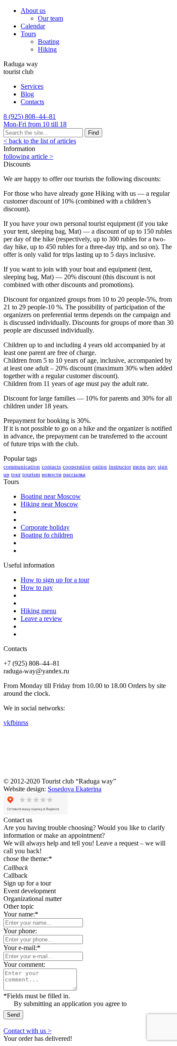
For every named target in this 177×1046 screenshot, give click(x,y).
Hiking (47, 49)
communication (21, 466)
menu (139, 466)
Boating (48, 41)
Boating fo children (47, 535)
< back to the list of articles (39, 141)
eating (99, 466)
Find (93, 133)
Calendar (33, 26)
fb (13, 722)
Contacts (32, 101)
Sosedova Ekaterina (74, 789)
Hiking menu (38, 610)
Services (32, 86)
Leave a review (41, 618)
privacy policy (147, 1003)
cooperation (77, 466)
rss (24, 722)
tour (16, 474)
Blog (27, 94)
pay (151, 466)
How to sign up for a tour (55, 579)
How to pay (37, 587)
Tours (28, 33)
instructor (120, 466)
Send (13, 1015)
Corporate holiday (45, 527)
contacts (51, 466)
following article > (28, 156)
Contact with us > (27, 1030)
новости (51, 474)
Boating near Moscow (51, 496)
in (18, 722)
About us (33, 10)
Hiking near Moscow (49, 504)
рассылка (74, 474)
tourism (31, 474)
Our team (50, 18)
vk (6, 722)
